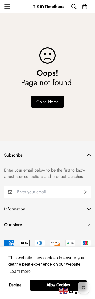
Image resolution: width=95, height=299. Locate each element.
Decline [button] (15, 285)
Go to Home (47, 102)
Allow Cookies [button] (58, 285)
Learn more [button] (20, 272)
